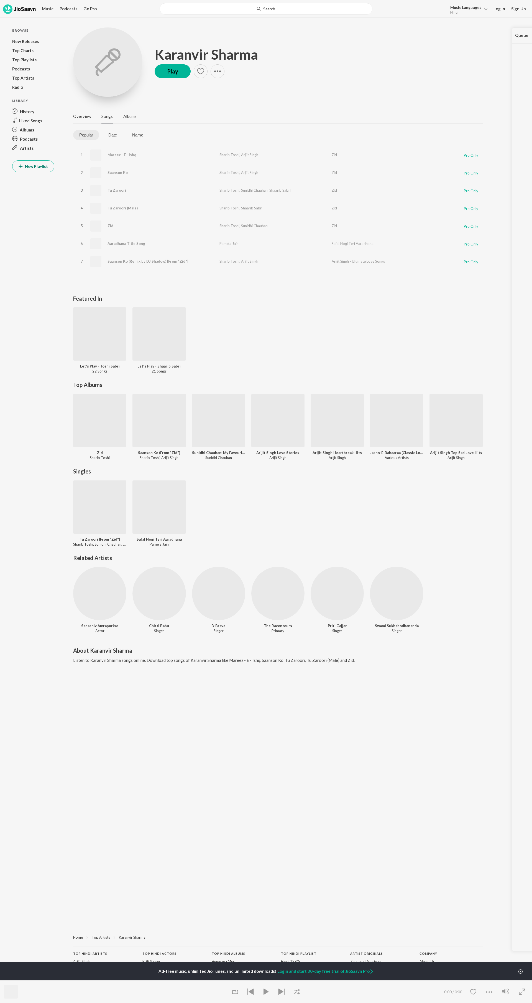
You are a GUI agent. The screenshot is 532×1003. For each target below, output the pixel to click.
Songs (107, 116)
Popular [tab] (86, 135)
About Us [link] (427, 961)
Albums (130, 116)
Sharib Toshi (229, 155)
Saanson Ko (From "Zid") (159, 452)
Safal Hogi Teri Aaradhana (353, 243)
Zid (334, 155)
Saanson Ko (118, 172)
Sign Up (518, 8)
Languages (465, 7)
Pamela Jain (229, 243)
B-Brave (218, 626)
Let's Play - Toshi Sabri (100, 366)
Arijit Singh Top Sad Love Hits (456, 452)
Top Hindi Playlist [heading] (298, 953)
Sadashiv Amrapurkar (99, 626)
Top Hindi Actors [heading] (159, 953)
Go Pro (90, 8)
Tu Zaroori (117, 190)
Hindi (454, 12)
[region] (278, 937)
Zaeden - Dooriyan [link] (365, 961)
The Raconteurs (278, 626)
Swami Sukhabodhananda (397, 626)
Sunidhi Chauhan (254, 190)
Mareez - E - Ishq (122, 155)
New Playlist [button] (36, 166)
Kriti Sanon (151, 961)
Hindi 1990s (291, 961)
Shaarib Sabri (280, 190)
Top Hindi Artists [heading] (90, 953)
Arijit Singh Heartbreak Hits (337, 452)
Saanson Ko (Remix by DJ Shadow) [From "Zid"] (148, 261)
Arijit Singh (249, 155)
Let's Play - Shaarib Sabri (159, 366)
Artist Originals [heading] (366, 953)
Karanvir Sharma (206, 54)
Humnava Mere (224, 961)
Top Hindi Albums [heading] (228, 953)
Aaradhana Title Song (126, 243)
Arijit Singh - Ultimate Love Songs (358, 261)
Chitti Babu (159, 626)
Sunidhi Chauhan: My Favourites (218, 452)
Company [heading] (428, 953)
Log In (499, 8)
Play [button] (172, 71)
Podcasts (68, 8)
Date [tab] (112, 135)
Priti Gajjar (337, 626)
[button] (467, 9)
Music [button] (47, 8)
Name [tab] (137, 135)
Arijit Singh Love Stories (277, 452)
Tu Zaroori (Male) (123, 208)
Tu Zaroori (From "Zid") (100, 539)
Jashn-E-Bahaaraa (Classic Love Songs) (396, 452)
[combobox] (266, 8)
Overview (82, 116)
